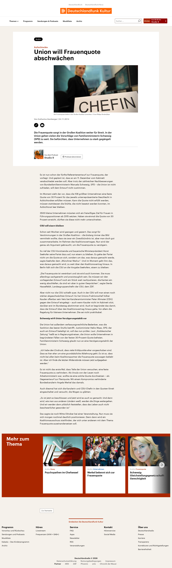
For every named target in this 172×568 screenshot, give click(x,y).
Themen (13, 21)
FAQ (71, 530)
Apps (72, 534)
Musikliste (67, 21)
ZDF (75, 564)
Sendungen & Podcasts (47, 21)
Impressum (110, 561)
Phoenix (84, 564)
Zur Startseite (46, 511)
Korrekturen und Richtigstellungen (153, 545)
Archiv (79, 21)
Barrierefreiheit (144, 549)
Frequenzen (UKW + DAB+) (47, 534)
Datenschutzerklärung (66, 561)
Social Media (109, 534)
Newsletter (74, 538)
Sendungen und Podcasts (13, 534)
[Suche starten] (139, 21)
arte (94, 564)
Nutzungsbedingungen (91, 561)
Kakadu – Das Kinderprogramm (15, 542)
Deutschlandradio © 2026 (86, 558)
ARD (67, 564)
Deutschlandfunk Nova (94, 5)
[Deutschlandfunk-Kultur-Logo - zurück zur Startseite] (86, 11)
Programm (28, 21)
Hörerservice (109, 530)
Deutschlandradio (146, 530)
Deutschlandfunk (75, 5)
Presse (141, 534)
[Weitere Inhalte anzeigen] (161, 464)
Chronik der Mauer (108, 564)
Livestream (41, 530)
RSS (71, 542)
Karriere (141, 538)
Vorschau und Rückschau (13, 530)
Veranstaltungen (77, 545)
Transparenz (143, 542)
